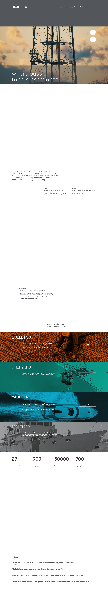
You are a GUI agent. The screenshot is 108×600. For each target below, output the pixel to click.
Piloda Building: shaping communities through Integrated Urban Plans (38, 569)
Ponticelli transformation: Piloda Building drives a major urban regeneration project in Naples (47, 575)
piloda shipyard (15, 564)
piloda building (14, 570)
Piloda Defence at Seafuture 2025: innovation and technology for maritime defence (44, 563)
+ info (87, 344)
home (50, 7)
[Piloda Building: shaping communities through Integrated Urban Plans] (38, 566)
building (55, 7)
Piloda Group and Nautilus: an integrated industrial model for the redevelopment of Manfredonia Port (50, 582)
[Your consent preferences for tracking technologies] (106, 598)
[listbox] (82, 7)
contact (92, 7)
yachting (68, 7)
